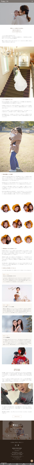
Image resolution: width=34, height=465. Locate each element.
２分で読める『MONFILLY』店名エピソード (17, 442)
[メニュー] (32, 1)
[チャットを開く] (32, 461)
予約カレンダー (22, 435)
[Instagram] (16, 445)
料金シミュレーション (11, 435)
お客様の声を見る (17, 416)
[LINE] (18, 445)
